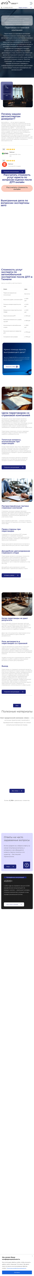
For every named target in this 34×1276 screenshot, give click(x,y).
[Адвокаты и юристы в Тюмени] (9, 2)
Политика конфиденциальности (16, 1268)
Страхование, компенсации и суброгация (16, 22)
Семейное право (7, 737)
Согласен (17, 1272)
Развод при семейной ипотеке (12, 770)
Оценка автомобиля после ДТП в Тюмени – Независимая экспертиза (16, 19)
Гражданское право (20, 213)
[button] (13, 260)
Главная (16, 17)
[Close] (32, 1256)
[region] (17, 1265)
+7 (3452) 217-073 (8, 7)
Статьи (15, 737)
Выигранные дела (8, 213)
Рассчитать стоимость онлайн (17, 188)
